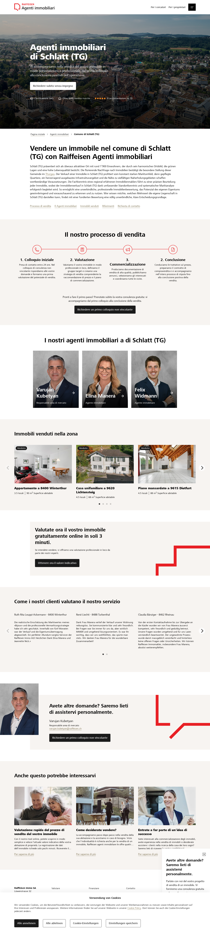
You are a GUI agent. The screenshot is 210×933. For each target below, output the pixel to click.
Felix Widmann (146, 393)
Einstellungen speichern (123, 923)
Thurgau (50, 173)
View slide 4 (110, 504)
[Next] (202, 468)
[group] (41, 98)
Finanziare (94, 888)
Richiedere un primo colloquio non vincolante (105, 309)
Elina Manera (100, 396)
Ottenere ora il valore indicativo (57, 562)
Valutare (56, 888)
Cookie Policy (134, 908)
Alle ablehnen (54, 923)
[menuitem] (158, 7)
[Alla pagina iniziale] (34, 7)
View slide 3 (107, 504)
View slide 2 (103, 504)
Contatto (130, 888)
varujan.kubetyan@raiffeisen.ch (65, 728)
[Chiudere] (204, 854)
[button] (192, 7)
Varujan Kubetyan (47, 393)
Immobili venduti (89, 206)
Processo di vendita (40, 206)
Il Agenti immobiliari (66, 206)
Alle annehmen (26, 923)
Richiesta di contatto (129, 206)
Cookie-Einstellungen (86, 923)
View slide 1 (99, 504)
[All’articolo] (43, 806)
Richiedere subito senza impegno (53, 85)
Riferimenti (108, 206)
